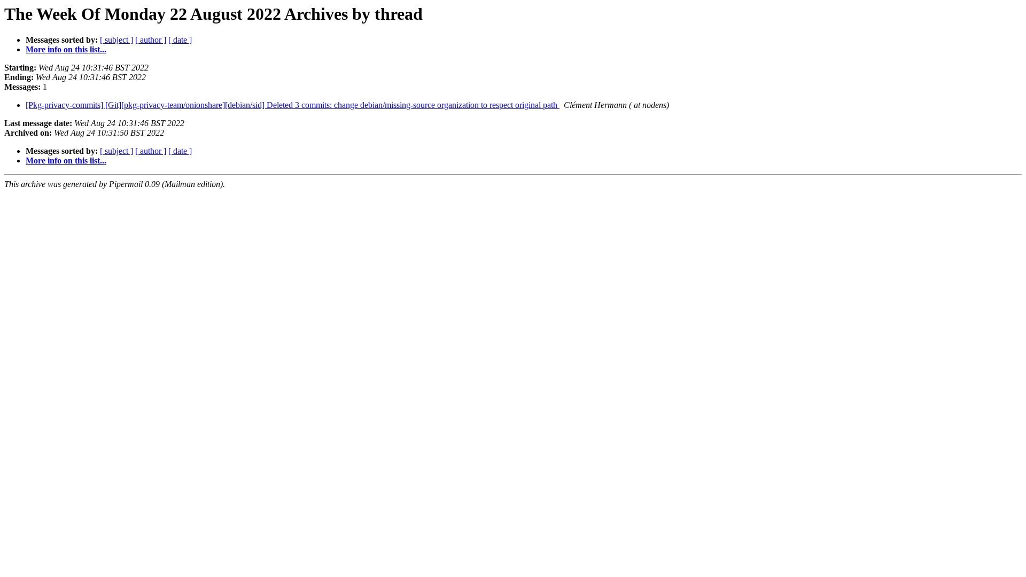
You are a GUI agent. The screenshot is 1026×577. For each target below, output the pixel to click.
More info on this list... (66, 49)
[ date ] (180, 39)
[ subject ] (116, 39)
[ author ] (150, 39)
